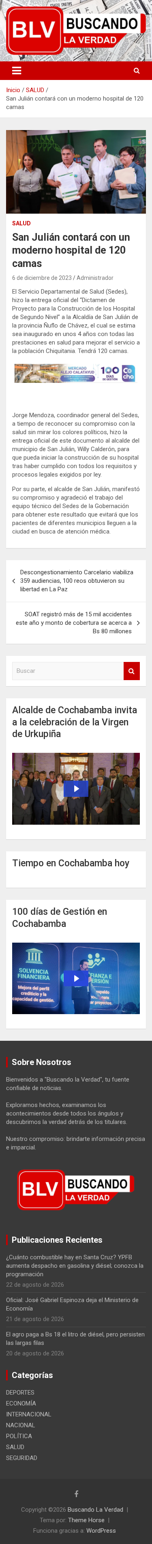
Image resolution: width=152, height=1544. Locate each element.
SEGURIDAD (21, 1458)
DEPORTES (20, 1392)
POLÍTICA (19, 1436)
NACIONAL (20, 1425)
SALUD (21, 223)
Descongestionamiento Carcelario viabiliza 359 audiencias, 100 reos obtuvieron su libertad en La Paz (76, 581)
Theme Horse (86, 1520)
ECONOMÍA (21, 1403)
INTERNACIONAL (28, 1414)
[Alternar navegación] (16, 70)
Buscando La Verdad (95, 1509)
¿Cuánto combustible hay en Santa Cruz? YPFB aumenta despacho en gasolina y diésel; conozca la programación (74, 1266)
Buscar (132, 671)
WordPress (101, 1530)
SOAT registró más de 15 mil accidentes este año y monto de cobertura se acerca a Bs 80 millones (74, 623)
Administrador (95, 278)
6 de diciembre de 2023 (42, 278)
